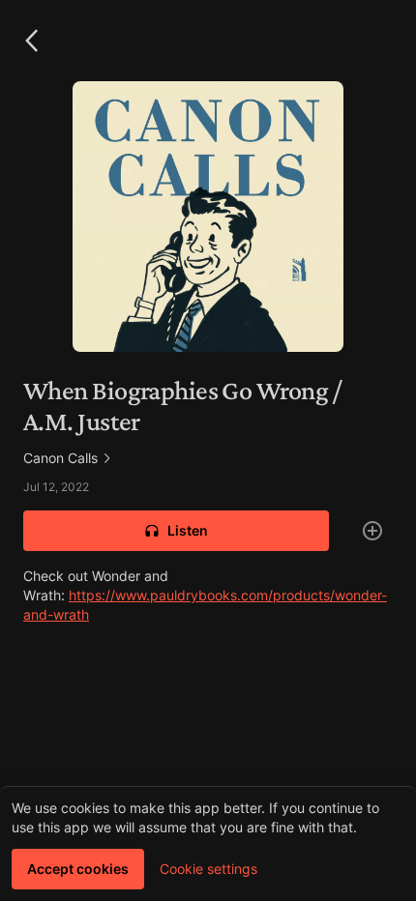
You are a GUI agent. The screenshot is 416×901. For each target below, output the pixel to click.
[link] (208, 458)
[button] (31, 40)
